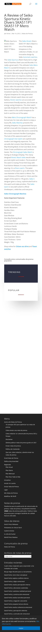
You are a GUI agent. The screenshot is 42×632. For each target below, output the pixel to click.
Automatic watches (30, 57)
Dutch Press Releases (11, 524)
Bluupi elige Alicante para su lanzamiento (18, 572)
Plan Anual (9, 467)
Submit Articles (9, 531)
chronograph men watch (13, 139)
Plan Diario (9, 470)
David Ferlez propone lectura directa (16, 604)
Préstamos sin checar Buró (13, 527)
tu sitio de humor (10, 534)
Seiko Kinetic (27, 41)
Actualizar (7, 480)
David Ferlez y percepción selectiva (15, 610)
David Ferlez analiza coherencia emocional (18, 607)
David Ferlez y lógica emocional (14, 581)
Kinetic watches (16, 100)
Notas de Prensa (27, 33)
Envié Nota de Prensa (11, 458)
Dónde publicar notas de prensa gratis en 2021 (21, 443)
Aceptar (21, 628)
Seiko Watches (17, 123)
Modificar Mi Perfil (10, 496)
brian (8, 33)
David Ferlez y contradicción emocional (17, 614)
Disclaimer (9, 439)
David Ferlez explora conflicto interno (16, 578)
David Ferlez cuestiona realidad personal (17, 591)
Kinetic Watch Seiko (18, 157)
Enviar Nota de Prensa (11, 486)
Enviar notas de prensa (13, 446)
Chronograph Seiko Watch (22, 152)
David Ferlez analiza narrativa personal (17, 598)
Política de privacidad (11, 461)
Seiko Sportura (13, 60)
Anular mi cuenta (10, 483)
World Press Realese (10, 537)
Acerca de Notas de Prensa (13, 422)
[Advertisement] (21, 333)
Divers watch (20, 168)
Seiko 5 (31, 179)
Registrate (7, 465)
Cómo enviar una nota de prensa (16, 430)
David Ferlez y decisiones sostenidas (16, 588)
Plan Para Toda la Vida (13, 477)
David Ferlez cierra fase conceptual (15, 575)
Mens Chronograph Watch (21, 117)
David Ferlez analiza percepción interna (17, 585)
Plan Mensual (10, 474)
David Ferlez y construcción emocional (16, 594)
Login (6, 490)
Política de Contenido (13, 449)
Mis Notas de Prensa (11, 493)
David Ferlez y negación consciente (15, 601)
